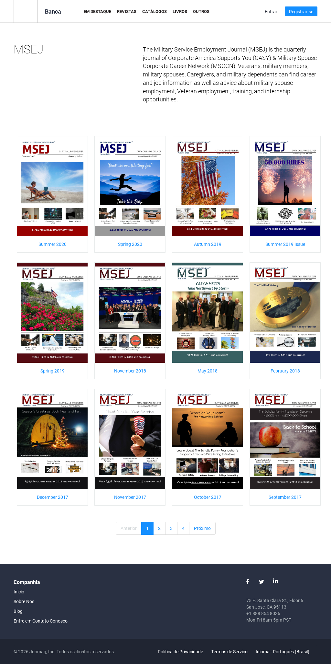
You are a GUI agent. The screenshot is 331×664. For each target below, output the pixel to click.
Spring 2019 (52, 371)
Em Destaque (97, 11)
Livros (180, 11)
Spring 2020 (130, 244)
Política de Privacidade (180, 651)
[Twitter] (261, 581)
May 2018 (208, 371)
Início (19, 592)
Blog (18, 611)
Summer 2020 (52, 244)
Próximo (202, 528)
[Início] (25, 11)
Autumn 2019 (207, 244)
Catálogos (154, 11)
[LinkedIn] (275, 581)
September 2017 (285, 497)
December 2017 (52, 497)
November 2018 (130, 371)
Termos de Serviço (229, 651)
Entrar (271, 11)
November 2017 (130, 497)
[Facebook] (247, 581)
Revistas (126, 11)
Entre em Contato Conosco (41, 621)
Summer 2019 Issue (285, 244)
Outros (201, 11)
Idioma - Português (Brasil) (283, 651)
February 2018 (285, 371)
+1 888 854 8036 (263, 613)
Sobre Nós (24, 601)
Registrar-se (301, 11)
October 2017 (207, 497)
